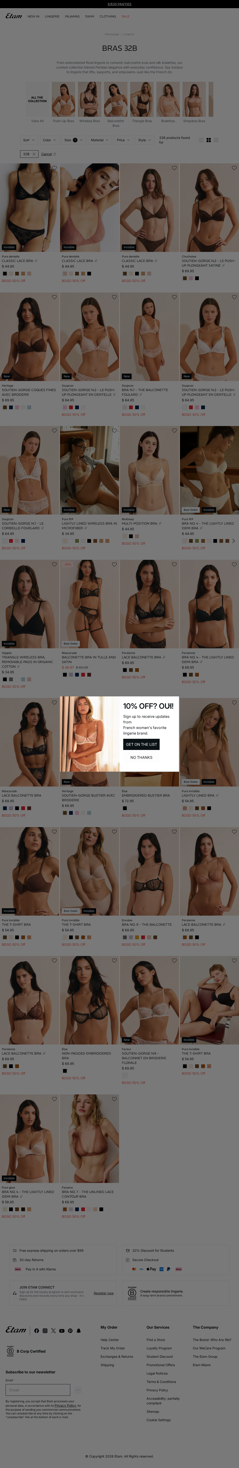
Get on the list (141, 744)
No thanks (141, 757)
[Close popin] (169, 705)
